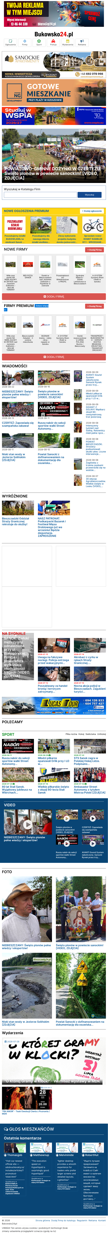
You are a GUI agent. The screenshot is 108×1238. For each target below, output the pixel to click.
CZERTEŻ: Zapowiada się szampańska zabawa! (18, 424)
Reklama (82, 44)
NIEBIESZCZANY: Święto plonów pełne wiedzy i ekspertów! (17, 394)
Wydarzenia (67, 44)
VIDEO (9, 805)
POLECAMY (12, 722)
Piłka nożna (71, 734)
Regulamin (82, 1220)
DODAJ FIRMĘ (55, 296)
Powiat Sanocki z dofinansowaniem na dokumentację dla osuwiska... (51, 459)
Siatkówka (91, 734)
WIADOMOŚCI (14, 366)
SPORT (8, 734)
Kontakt (102, 1220)
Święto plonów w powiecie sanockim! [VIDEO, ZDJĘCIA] (50, 394)
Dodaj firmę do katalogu (63, 1220)
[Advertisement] (24, 565)
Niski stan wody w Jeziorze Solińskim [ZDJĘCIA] (14, 457)
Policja (53, 44)
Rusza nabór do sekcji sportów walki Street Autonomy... (52, 425)
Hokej (81, 734)
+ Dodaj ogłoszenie (92, 211)
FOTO (7, 872)
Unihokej (101, 734)
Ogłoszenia (10, 44)
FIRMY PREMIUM (26, 307)
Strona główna (43, 1220)
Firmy (24, 44)
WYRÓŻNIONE (15, 496)
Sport (39, 44)
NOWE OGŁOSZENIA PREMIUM (26, 211)
